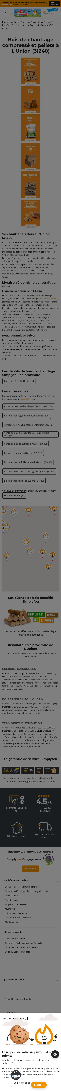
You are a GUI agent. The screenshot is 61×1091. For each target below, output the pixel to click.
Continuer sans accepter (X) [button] (14, 1018)
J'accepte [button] (39, 1084)
